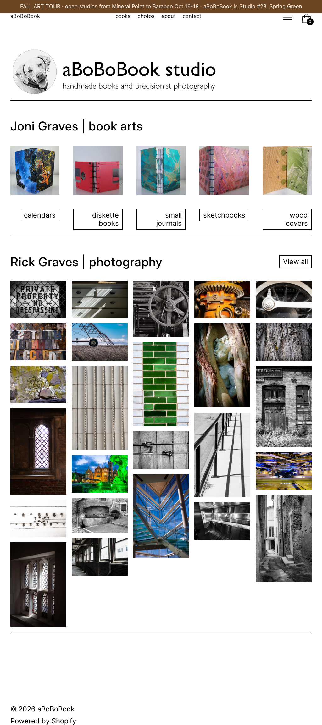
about (169, 16)
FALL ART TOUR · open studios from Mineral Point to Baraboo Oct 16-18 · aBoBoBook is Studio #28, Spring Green (161, 6)
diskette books (105, 219)
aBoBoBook (56, 709)
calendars (40, 215)
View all (295, 261)
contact (192, 16)
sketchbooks (224, 215)
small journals (169, 219)
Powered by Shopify (43, 721)
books (122, 16)
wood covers (297, 219)
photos (146, 16)
